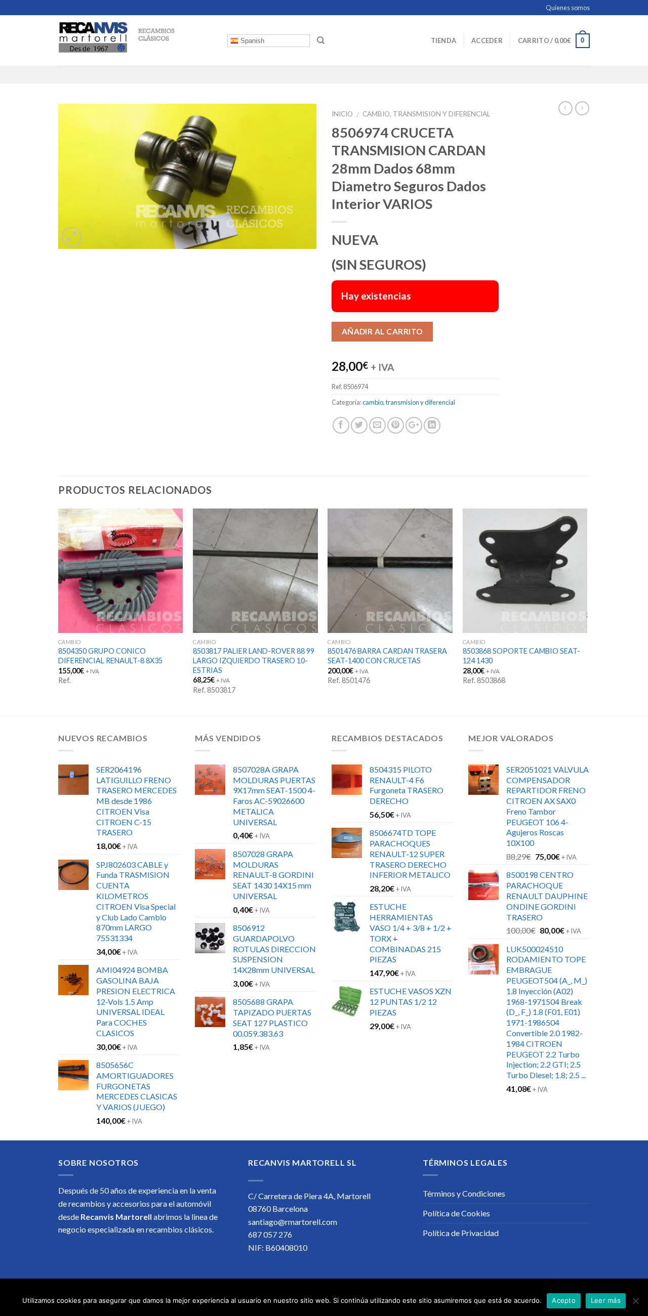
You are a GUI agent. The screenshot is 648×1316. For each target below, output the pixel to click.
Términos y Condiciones (464, 1193)
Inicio (342, 114)
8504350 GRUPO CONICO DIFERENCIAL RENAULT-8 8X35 (110, 656)
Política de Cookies (456, 1213)
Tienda (444, 40)
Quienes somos (568, 8)
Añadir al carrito (382, 331)
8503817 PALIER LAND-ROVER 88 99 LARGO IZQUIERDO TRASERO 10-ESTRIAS (253, 660)
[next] (586, 611)
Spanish (251, 41)
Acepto (564, 1300)
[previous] (58, 611)
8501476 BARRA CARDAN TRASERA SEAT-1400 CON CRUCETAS (387, 656)
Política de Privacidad (461, 1233)
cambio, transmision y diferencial (426, 114)
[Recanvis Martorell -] (135, 40)
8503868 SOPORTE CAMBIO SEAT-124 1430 (521, 656)
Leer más (606, 1300)
